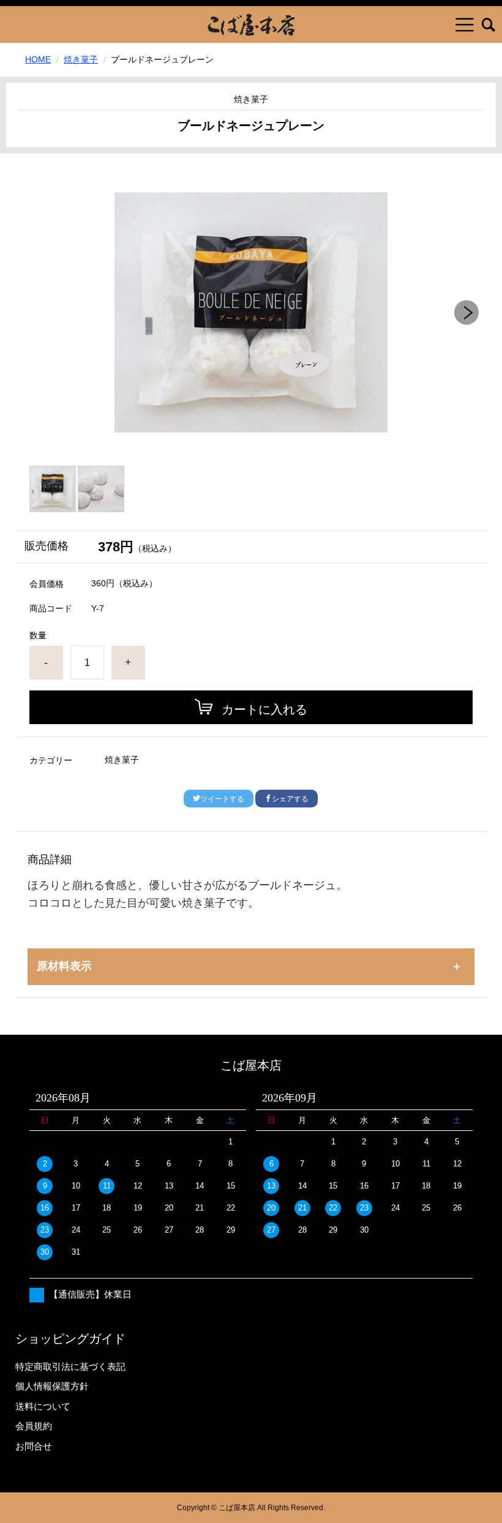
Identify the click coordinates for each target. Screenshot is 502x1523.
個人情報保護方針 (52, 1386)
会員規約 (33, 1426)
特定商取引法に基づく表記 (70, 1366)
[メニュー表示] (464, 24)
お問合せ (33, 1446)
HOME (38, 59)
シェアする (290, 799)
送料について (42, 1406)
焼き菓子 (81, 59)
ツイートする (222, 799)
